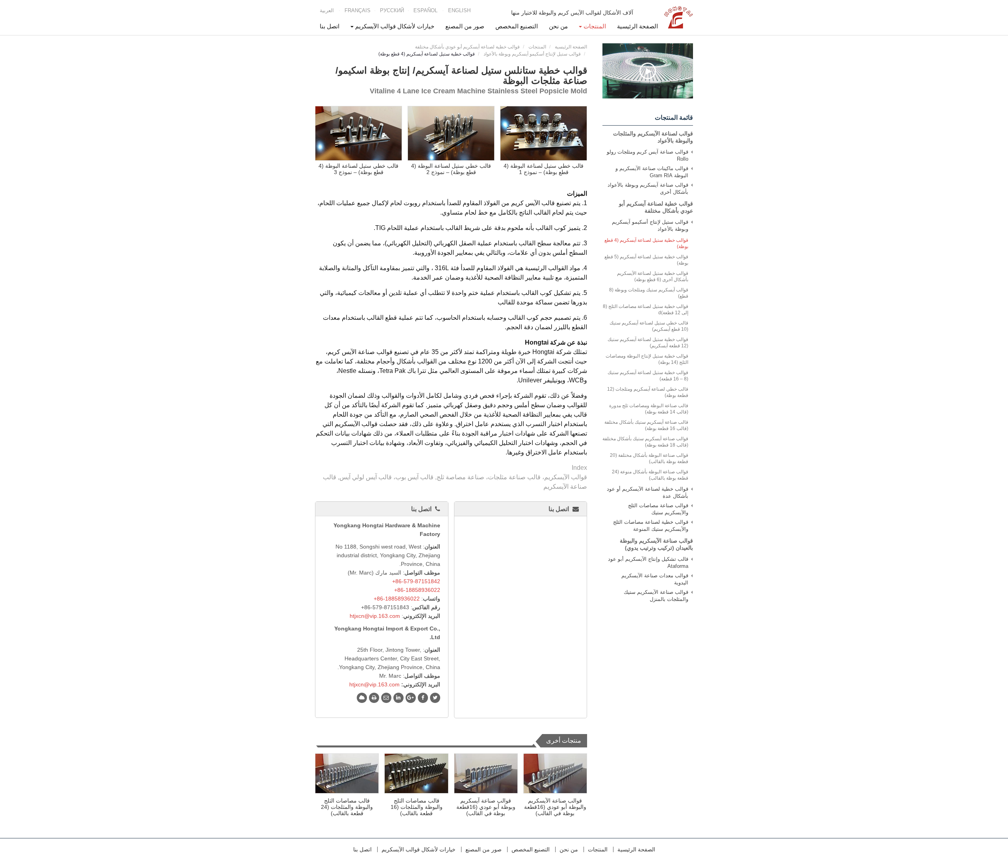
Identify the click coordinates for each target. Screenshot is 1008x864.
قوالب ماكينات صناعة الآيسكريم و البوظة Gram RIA (651, 171)
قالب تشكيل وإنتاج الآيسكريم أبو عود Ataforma (648, 562)
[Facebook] (423, 698)
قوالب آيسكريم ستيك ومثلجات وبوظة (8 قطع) (648, 293)
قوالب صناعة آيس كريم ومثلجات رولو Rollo (647, 155)
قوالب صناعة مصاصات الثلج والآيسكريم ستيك (658, 508)
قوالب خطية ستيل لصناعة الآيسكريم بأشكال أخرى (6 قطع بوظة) (652, 276)
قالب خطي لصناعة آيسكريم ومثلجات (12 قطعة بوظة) (647, 392)
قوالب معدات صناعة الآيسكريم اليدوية (654, 579)
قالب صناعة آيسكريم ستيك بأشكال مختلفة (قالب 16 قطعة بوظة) (646, 425)
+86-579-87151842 (416, 581)
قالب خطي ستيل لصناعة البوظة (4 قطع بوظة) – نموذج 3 (358, 169)
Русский (392, 10)
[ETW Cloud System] (362, 698)
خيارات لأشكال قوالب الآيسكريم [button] (394, 26)
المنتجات (537, 47)
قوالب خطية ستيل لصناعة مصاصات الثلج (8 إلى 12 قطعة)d (645, 309)
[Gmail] (386, 698)
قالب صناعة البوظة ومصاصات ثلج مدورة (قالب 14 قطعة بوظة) (648, 409)
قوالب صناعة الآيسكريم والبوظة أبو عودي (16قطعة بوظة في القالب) (555, 806)
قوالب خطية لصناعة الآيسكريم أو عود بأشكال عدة (647, 492)
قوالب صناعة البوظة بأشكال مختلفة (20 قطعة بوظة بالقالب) (649, 458)
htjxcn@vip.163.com (375, 616)
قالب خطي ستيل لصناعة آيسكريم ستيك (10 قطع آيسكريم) (649, 326)
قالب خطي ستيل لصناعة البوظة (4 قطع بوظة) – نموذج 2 (451, 169)
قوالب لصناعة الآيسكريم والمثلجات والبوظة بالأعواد (653, 137)
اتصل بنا (329, 26)
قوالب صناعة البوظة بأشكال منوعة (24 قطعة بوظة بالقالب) (650, 475)
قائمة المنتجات (674, 117)
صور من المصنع (464, 26)
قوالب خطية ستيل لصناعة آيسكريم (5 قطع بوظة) (646, 260)
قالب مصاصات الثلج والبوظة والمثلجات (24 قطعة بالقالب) (347, 806)
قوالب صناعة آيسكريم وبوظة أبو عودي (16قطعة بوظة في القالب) (485, 806)
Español (425, 10)
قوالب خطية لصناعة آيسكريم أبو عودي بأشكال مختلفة (467, 47)
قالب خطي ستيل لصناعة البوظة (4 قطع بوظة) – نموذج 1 (544, 169)
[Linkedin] (398, 698)
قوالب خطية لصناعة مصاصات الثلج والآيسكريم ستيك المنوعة (650, 525)
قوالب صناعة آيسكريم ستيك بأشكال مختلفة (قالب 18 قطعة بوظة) (645, 442)
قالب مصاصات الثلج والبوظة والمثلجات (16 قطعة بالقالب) (417, 806)
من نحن (558, 26)
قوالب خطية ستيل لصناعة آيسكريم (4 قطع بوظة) (646, 243)
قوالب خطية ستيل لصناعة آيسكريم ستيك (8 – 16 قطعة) (648, 376)
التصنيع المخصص (516, 26)
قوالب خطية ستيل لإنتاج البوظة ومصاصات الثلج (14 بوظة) (647, 359)
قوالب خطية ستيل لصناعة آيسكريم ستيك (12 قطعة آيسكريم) (648, 343)
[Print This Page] (374, 698)
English (459, 10)
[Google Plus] (411, 698)
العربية (327, 10)
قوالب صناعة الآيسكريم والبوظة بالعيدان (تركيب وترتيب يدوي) (656, 544)
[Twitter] (435, 698)
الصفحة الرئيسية (637, 26)
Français (358, 10)
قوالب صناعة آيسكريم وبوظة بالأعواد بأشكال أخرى (648, 188)
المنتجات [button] (594, 26)
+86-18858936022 (417, 590)
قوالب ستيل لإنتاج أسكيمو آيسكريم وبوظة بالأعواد (532, 54)
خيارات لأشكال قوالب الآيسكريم (419, 849)
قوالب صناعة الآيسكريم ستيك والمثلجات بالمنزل (656, 595)
